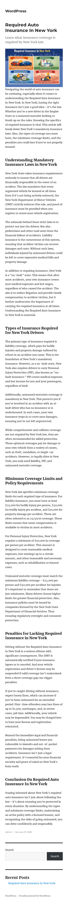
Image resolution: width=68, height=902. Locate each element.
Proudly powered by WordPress (34, 896)
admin (8, 832)
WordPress (15, 11)
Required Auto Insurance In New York (31, 883)
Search (9, 849)
